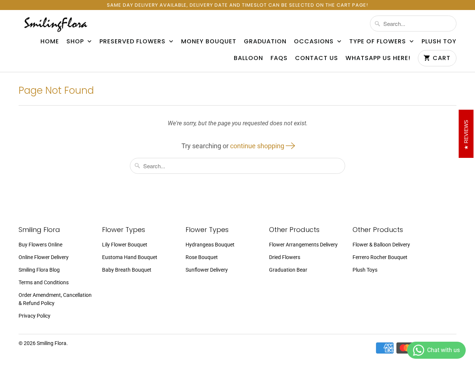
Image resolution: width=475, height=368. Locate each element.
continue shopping (258, 146)
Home (49, 41)
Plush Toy (439, 41)
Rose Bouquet (202, 257)
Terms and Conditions (44, 282)
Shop (76, 41)
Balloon (248, 58)
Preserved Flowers (133, 41)
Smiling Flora (51, 343)
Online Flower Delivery (44, 257)
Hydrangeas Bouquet (210, 245)
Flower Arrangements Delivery (303, 245)
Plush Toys (365, 270)
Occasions (314, 41)
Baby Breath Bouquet (126, 270)
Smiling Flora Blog (39, 270)
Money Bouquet (208, 41)
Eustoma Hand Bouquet (129, 257)
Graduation (265, 41)
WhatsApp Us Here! (377, 58)
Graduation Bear (288, 270)
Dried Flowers (284, 257)
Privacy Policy (34, 316)
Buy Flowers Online (40, 245)
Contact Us (316, 58)
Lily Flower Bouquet (124, 245)
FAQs (279, 58)
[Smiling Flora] (55, 24)
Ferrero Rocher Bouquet (380, 257)
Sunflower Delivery (207, 270)
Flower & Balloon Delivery (381, 245)
